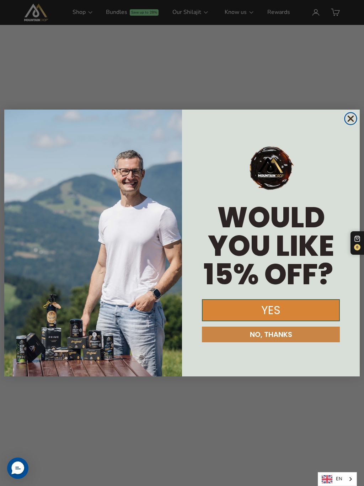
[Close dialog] (350, 118)
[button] (17, 468)
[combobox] (337, 479)
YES (270, 310)
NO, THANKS (271, 334)
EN (339, 479)
